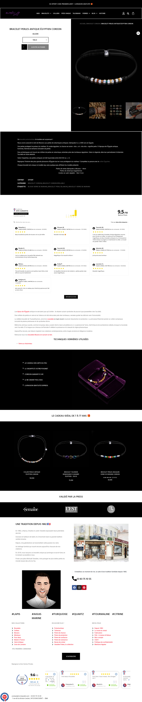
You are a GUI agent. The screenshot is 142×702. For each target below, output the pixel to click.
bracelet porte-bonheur (27, 139)
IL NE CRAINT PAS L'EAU (34, 379)
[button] (128, 13)
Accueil (83, 24)
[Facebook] (74, 587)
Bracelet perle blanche (58, 187)
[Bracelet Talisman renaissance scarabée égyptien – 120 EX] (71, 449)
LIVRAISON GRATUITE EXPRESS (36, 385)
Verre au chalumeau (25, 343)
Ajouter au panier (38, 47)
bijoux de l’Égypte (23, 311)
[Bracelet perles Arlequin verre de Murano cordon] (110, 449)
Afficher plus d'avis (71, 297)
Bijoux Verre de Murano (37, 187)
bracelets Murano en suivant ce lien (40, 335)
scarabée (50, 319)
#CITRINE (117, 614)
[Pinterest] (84, 587)
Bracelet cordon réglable (54, 183)
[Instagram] (79, 587)
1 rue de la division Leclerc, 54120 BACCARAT (27, 698)
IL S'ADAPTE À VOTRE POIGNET (36, 368)
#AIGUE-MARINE (37, 616)
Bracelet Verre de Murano (79, 187)
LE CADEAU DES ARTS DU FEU (36, 363)
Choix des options (31, 483)
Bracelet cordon (93, 24)
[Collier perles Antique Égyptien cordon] (32, 449)
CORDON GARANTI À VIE (34, 374)
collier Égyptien (104, 161)
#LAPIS (16, 614)
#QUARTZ (78, 614)
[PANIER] (133, 13)
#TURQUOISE (60, 614)
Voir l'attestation (21, 213)
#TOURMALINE (101, 614)
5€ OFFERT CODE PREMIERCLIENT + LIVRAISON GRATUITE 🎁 (71, 4)
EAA (46, 698)
